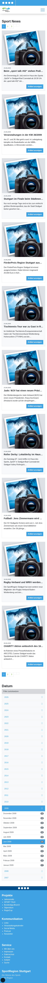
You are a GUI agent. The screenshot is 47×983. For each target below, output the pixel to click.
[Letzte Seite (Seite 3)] (17, 25)
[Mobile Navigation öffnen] (43, 10)
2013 (6, 782)
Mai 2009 (23, 846)
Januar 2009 (23, 865)
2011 (6, 795)
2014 (6, 776)
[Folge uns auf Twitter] (6, 3)
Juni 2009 (23, 842)
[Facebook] (3, 3)
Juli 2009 (23, 837)
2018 (6, 749)
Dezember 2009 (23, 813)
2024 (6, 710)
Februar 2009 (23, 860)
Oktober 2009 (23, 823)
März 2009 (23, 856)
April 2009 (23, 851)
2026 (6, 697)
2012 (6, 789)
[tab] (23, 697)
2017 (6, 756)
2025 (6, 704)
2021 (6, 730)
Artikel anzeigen (35, 86)
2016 (6, 763)
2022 (6, 723)
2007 (6, 878)
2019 (6, 743)
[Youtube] (12, 3)
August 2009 (23, 832)
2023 (6, 717)
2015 (6, 769)
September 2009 (23, 828)
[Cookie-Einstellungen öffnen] (3, 980)
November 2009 (23, 818)
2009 (6, 808)
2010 (6, 802)
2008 (6, 871)
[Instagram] (9, 3)
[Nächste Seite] (14, 25)
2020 (6, 736)
